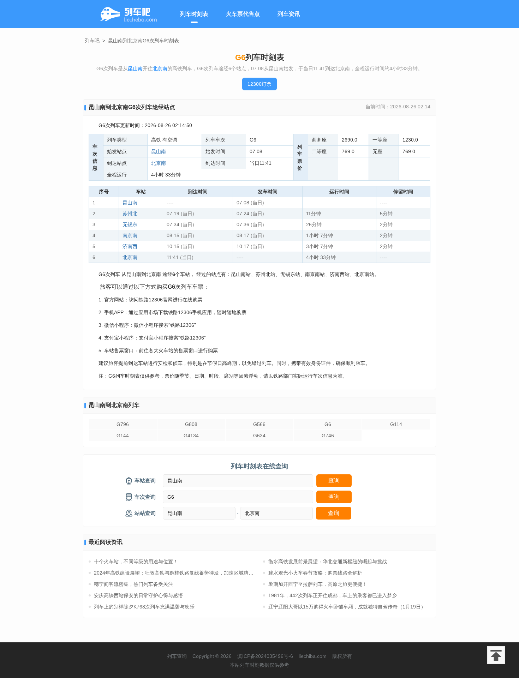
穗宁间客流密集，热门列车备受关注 (133, 584)
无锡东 (130, 224)
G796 (123, 424)
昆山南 (158, 151)
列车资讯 (289, 14)
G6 (327, 424)
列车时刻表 (194, 14)
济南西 (130, 246)
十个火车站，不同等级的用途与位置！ (136, 561)
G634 (259, 435)
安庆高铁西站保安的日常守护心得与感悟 (138, 595)
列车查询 (177, 656)
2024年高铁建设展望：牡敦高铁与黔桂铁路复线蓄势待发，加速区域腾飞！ (175, 573)
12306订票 (259, 84)
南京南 (130, 235)
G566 (259, 424)
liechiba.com (313, 656)
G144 (123, 435)
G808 (191, 424)
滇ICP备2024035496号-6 (265, 656)
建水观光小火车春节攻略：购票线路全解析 (315, 573)
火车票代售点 (243, 14)
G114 (396, 424)
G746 (328, 435)
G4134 (191, 435)
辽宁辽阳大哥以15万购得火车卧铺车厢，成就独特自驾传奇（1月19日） (347, 607)
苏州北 (130, 213)
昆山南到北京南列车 (114, 405)
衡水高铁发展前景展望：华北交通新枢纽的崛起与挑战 (327, 561)
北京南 (158, 163)
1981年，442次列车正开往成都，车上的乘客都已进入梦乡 (332, 595)
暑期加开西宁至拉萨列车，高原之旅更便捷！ (317, 584)
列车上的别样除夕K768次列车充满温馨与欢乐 (144, 607)
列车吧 (92, 40)
